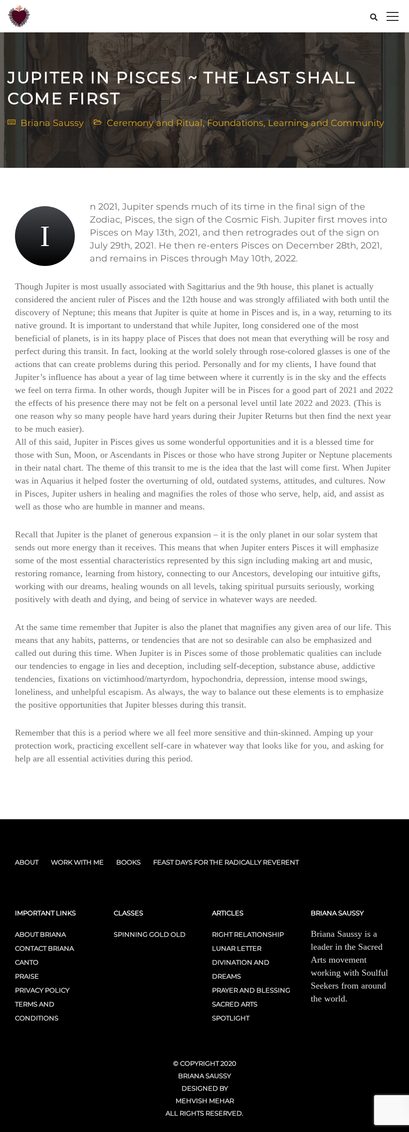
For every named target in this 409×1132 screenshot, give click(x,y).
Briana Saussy (52, 123)
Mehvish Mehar (205, 1101)
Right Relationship (248, 934)
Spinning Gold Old (150, 934)
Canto (26, 962)
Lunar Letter (236, 948)
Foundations (235, 123)
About (26, 862)
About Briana (40, 934)
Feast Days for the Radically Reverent (226, 862)
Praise (27, 976)
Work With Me (77, 862)
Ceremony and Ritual (155, 123)
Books (128, 862)
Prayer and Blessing (251, 990)
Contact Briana (44, 948)
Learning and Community (326, 123)
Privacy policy (42, 990)
